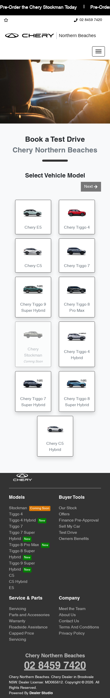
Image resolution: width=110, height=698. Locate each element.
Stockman (18, 508)
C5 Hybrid (18, 582)
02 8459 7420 (91, 20)
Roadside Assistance (28, 627)
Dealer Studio (41, 693)
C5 (11, 576)
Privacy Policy (72, 633)
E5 (11, 588)
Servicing (17, 609)
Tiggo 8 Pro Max (24, 545)
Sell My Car (69, 527)
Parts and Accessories (29, 615)
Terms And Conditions (79, 627)
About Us (67, 615)
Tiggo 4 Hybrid (22, 520)
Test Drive (68, 533)
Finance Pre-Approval (79, 520)
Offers (64, 514)
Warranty (17, 621)
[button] (98, 51)
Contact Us (69, 621)
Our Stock (68, 508)
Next (88, 187)
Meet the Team (72, 609)
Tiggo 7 (16, 527)
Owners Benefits (74, 539)
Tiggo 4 (16, 514)
